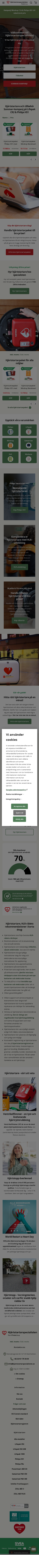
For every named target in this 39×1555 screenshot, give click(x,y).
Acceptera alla (19, 806)
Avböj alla (19, 819)
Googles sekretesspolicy (16, 790)
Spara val (19, 813)
